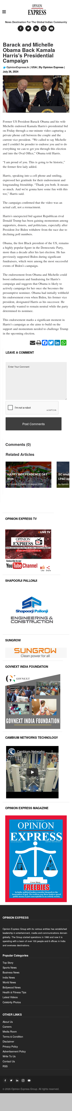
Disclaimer (8, 1041)
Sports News (10, 967)
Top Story (8, 962)
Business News (11, 972)
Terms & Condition (13, 1036)
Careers (7, 1026)
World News (9, 982)
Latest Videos (10, 997)
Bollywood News (12, 987)
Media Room (10, 1031)
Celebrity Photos (12, 1002)
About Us (8, 1021)
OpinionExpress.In (17, 67)
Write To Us (9, 1056)
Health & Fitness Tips (14, 992)
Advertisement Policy (14, 1051)
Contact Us (9, 1061)
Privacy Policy (10, 1046)
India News (9, 977)
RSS (5, 1066)
